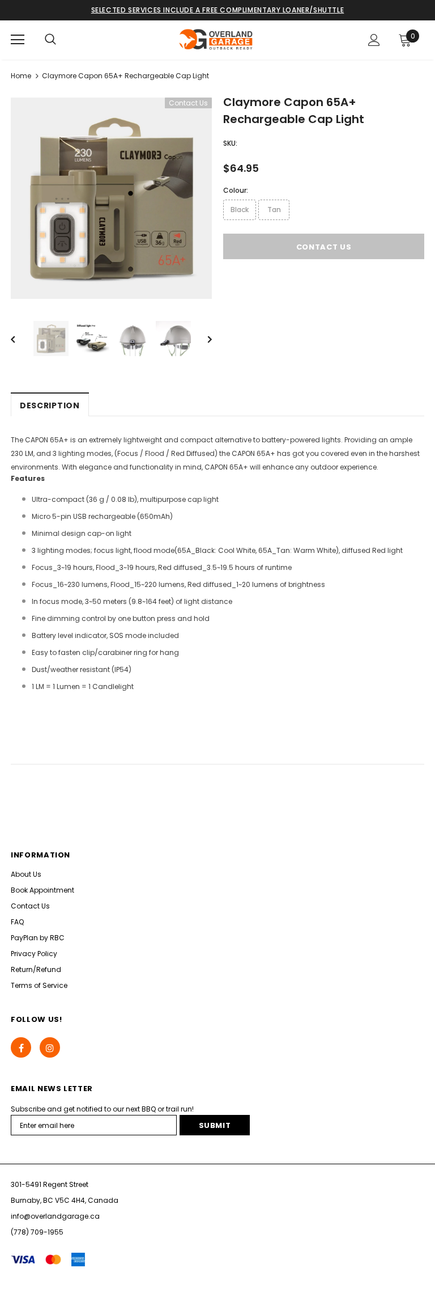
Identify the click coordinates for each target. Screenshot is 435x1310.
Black (240, 209)
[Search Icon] (50, 39)
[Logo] (216, 39)
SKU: (230, 143)
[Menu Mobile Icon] (17, 40)
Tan (274, 209)
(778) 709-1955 (37, 1232)
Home (21, 76)
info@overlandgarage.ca (55, 1216)
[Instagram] (50, 1047)
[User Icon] (374, 40)
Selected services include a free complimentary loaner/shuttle (217, 10)
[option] (111, 198)
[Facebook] (21, 1047)
